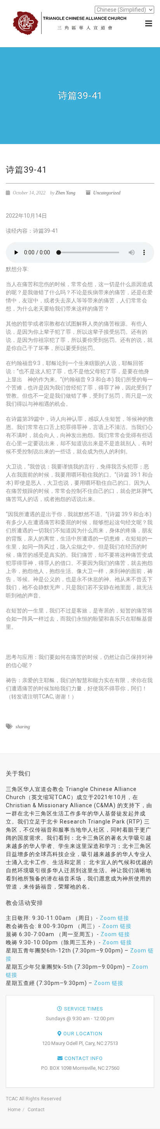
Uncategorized (106, 193)
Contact (36, 1109)
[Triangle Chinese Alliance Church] (71, 23)
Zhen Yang (65, 193)
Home (14, 1109)
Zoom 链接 (114, 918)
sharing (23, 726)
